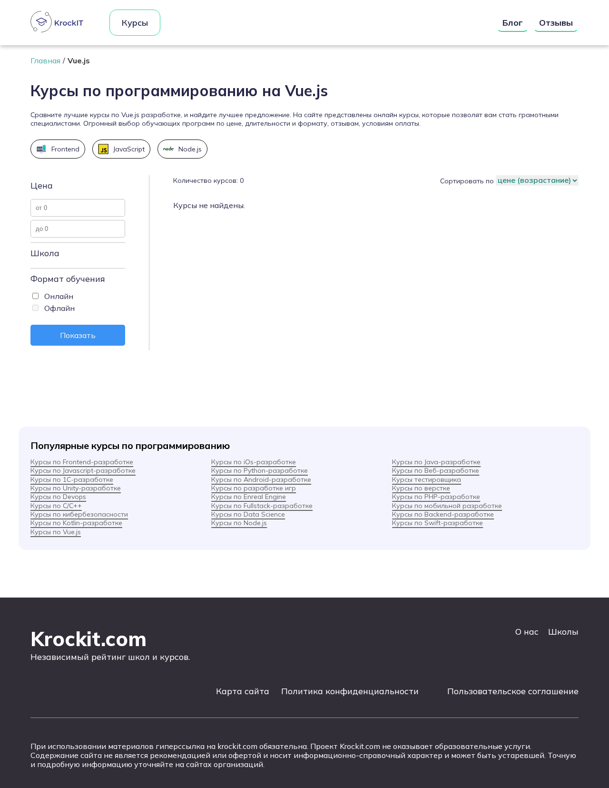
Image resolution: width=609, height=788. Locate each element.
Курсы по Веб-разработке (435, 470)
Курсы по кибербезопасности (79, 514)
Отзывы (556, 22)
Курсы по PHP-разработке (436, 496)
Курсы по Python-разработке (259, 470)
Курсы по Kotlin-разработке (76, 523)
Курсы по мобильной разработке (447, 505)
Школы (563, 631)
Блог (512, 22)
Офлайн (59, 308)
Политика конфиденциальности (350, 691)
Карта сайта (242, 691)
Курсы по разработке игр (253, 488)
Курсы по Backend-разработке (443, 514)
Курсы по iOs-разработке (253, 462)
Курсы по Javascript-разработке (83, 470)
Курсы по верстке (421, 488)
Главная (45, 60)
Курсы (135, 22)
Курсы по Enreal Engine (248, 496)
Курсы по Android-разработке (261, 479)
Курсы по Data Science (248, 514)
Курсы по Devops (58, 496)
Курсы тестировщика (426, 479)
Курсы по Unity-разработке (75, 488)
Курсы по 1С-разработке (71, 479)
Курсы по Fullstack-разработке (262, 505)
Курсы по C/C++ (56, 505)
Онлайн (58, 296)
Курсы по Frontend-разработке (81, 462)
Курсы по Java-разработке (436, 462)
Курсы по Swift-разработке (437, 523)
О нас (527, 631)
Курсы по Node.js (239, 523)
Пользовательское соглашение (513, 691)
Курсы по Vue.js (55, 532)
